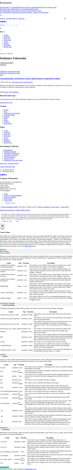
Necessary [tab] (3, 249)
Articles (6, 110)
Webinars (6, 117)
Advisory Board (8, 158)
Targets (6, 35)
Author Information (9, 157)
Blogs (5, 118)
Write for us (3, 163)
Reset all (3, 65)
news (1, 75)
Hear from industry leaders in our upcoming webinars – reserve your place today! (24, 12)
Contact (2, 166)
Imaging (6, 43)
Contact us (21, 18)
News (5, 111)
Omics (6, 42)
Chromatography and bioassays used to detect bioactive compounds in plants (30, 79)
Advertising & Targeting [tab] (7, 303)
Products (6, 122)
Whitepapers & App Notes (12, 113)
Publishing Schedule (10, 152)
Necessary (5, 251)
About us (3, 18)
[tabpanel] (36, 278)
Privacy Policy (8, 199)
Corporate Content (9, 115)
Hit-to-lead (7, 136)
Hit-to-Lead (7, 40)
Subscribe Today (10, 166)
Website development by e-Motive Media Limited (15, 210)
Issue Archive (8, 123)
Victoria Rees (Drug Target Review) (22, 82)
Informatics (7, 45)
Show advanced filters (7, 63)
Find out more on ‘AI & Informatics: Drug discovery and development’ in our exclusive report (28, 7)
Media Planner (8, 150)
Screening (7, 36)
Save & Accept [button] (4, 467)
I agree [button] (17, 221)
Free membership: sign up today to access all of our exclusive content (20, 11)
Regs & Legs (8, 47)
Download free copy (6, 102)
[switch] (1, 305)
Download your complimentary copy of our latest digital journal (19, 9)
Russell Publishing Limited (10, 207)
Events (6, 120)
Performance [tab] (4, 427)
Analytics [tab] (3, 354)
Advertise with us (11, 18)
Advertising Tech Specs (11, 155)
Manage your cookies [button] (10, 203)
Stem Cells (7, 38)
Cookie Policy (8, 200)
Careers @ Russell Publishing (13, 195)
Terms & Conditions (10, 197)
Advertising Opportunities (11, 153)
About (6, 194)
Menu (3, 32)
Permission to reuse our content (13, 160)
